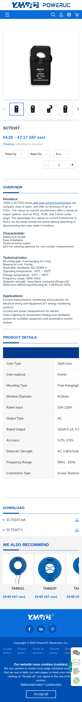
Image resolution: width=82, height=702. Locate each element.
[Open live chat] (76, 653)
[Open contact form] (76, 671)
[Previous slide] (4, 109)
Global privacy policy (31, 684)
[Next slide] (77, 109)
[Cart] (77, 15)
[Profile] (61, 15)
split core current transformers (51, 202)
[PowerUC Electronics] (41, 5)
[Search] (53, 15)
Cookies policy (54, 684)
